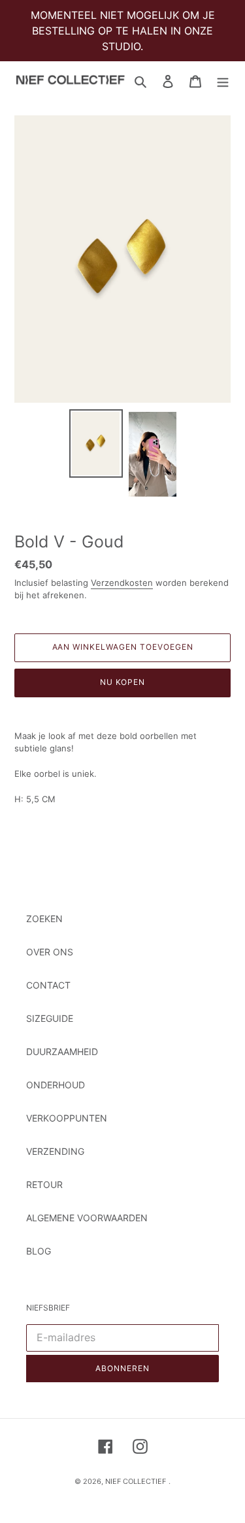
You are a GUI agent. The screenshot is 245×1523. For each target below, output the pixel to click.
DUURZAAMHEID (62, 1051)
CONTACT (48, 985)
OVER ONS (49, 951)
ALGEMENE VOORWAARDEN (87, 1217)
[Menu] (223, 80)
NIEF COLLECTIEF (135, 1481)
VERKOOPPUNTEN (66, 1118)
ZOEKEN (44, 918)
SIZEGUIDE (49, 1018)
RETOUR (44, 1184)
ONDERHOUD (55, 1084)
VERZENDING (55, 1151)
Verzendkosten (122, 582)
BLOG (38, 1250)
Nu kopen (123, 682)
